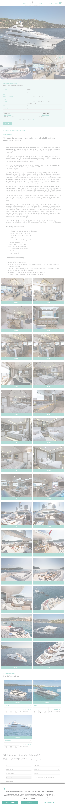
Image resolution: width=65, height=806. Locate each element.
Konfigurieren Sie (49, 802)
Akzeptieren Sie (10, 802)
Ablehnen (29, 802)
